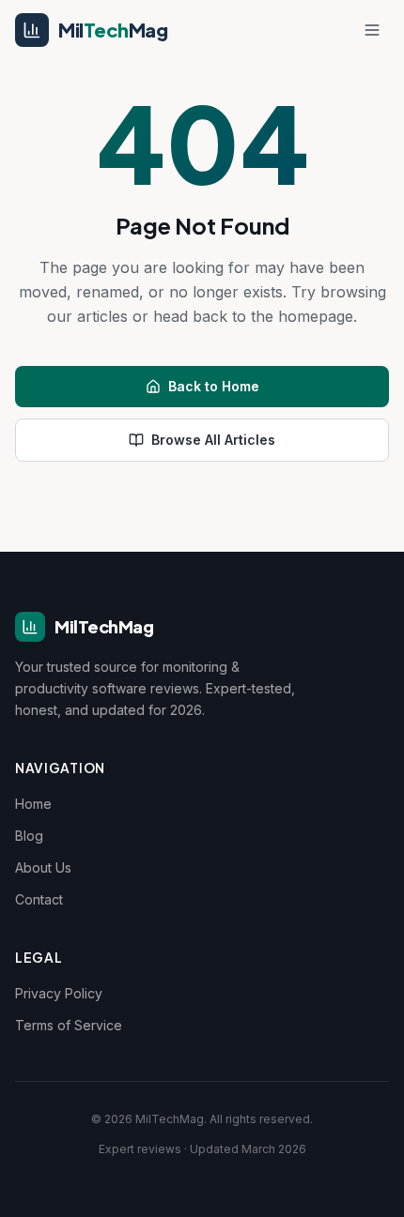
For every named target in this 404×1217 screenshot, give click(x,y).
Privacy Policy (58, 993)
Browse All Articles (213, 440)
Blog (29, 836)
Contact (39, 899)
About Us (43, 867)
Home (33, 804)
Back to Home (213, 386)
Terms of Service (68, 1025)
